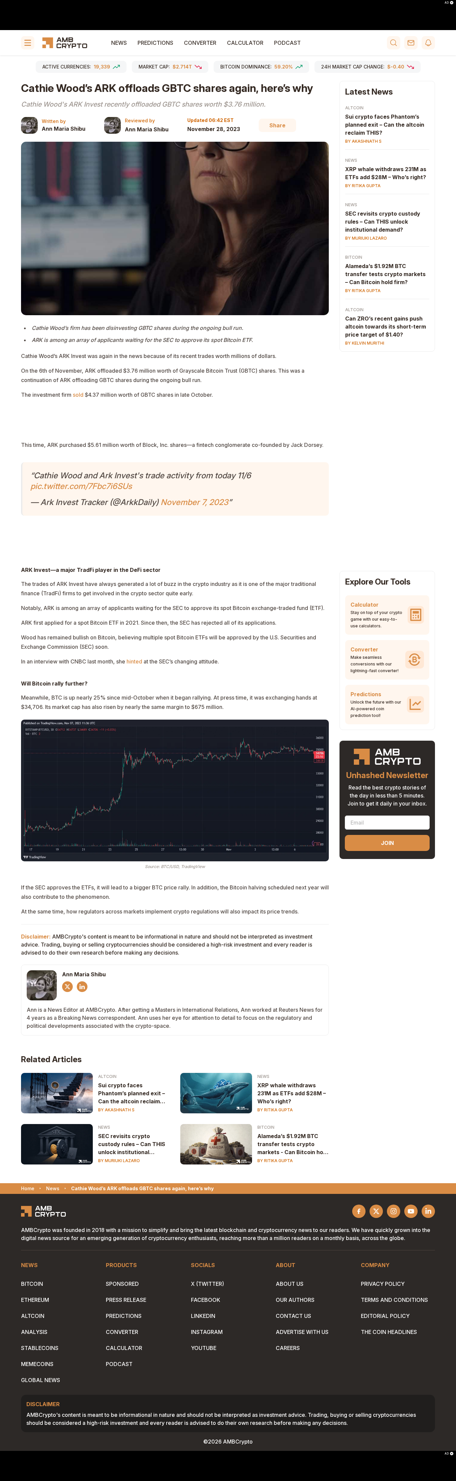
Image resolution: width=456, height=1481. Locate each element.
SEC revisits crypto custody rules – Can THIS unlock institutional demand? (131, 1144)
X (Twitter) (207, 1283)
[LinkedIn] (82, 986)
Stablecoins (39, 1348)
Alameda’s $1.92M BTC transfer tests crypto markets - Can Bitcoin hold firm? (292, 1144)
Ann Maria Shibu (63, 128)
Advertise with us (302, 1332)
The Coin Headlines (389, 1332)
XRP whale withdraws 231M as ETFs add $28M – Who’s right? (291, 1093)
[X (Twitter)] (67, 986)
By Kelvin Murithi (364, 343)
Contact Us (293, 1316)
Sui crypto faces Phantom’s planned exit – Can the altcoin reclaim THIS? (131, 1093)
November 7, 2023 (194, 502)
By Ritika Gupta (275, 1109)
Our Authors (295, 1300)
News (119, 42)
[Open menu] (27, 42)
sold (78, 394)
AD (447, 2)
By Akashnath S (116, 1109)
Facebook (205, 1300)
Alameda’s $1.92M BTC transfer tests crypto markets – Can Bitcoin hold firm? (385, 274)
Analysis (34, 1332)
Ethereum (35, 1300)
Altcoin (107, 1076)
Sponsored (122, 1283)
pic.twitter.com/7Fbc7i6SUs (81, 486)
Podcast (287, 42)
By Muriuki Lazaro (119, 1160)
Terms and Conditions (394, 1300)
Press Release (126, 1300)
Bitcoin (265, 1127)
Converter (200, 42)
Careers (288, 1348)
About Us (289, 1283)
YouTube (203, 1348)
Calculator (245, 42)
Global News (40, 1380)
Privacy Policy (383, 1283)
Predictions (155, 42)
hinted (134, 661)
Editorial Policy (385, 1316)
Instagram (207, 1332)
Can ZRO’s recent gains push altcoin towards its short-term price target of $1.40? (385, 326)
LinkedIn (203, 1316)
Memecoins (37, 1364)
